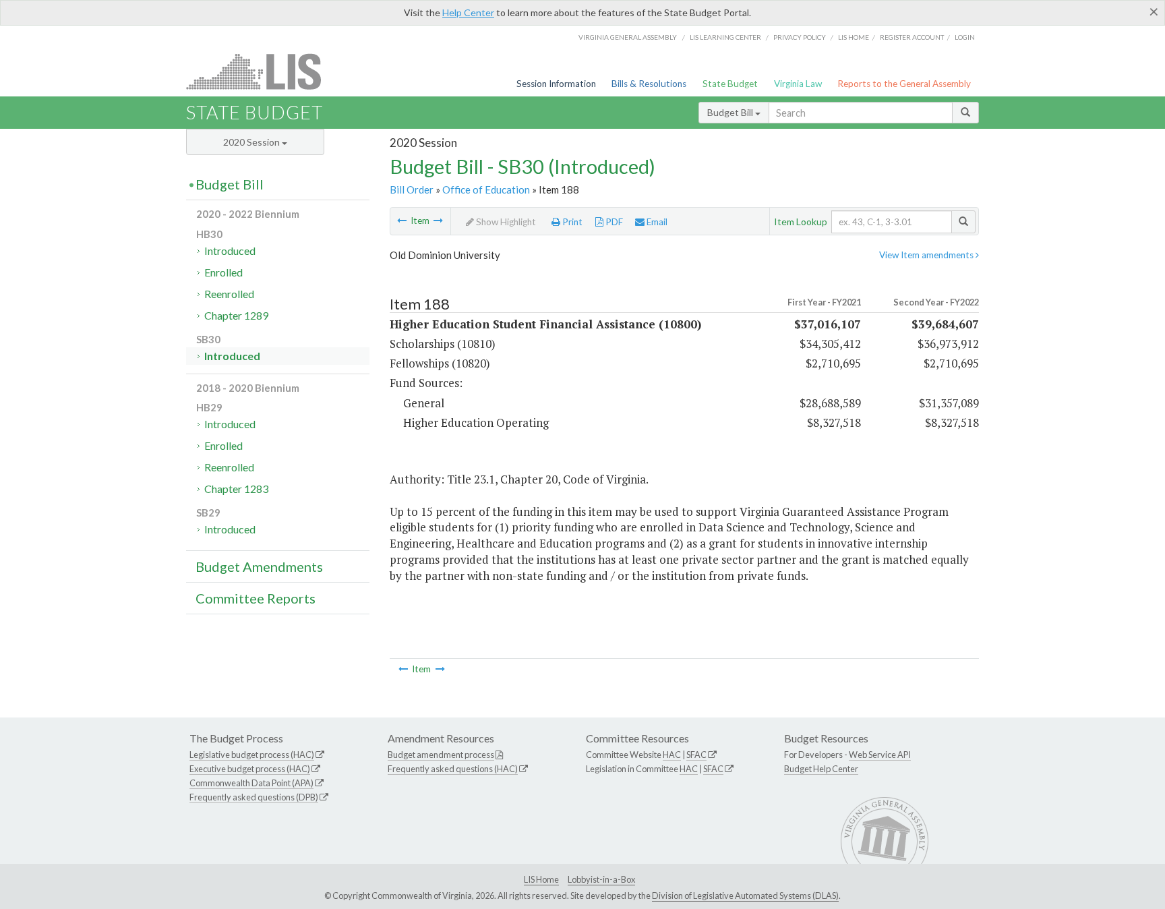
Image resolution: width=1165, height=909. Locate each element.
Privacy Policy (799, 37)
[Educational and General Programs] (402, 220)
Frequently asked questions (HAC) (453, 768)
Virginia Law (798, 83)
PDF (613, 221)
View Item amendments (927, 255)
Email (656, 221)
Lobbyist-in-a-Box (601, 879)
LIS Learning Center (725, 37)
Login (965, 37)
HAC (672, 754)
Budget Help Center (821, 768)
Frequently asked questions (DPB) (253, 797)
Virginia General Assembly (627, 37)
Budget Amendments (259, 566)
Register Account (912, 37)
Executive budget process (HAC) (249, 768)
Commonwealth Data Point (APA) (251, 783)
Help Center (468, 12)
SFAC (696, 754)
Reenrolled (229, 293)
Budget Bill (731, 112)
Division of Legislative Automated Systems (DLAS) (745, 895)
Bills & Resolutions (648, 83)
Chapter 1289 (236, 315)
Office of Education (486, 189)
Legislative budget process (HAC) (251, 754)
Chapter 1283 (236, 488)
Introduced (230, 250)
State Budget (730, 83)
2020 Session (252, 142)
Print (571, 221)
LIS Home (541, 879)
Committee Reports (256, 598)
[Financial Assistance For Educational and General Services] (438, 220)
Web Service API (880, 754)
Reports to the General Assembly (904, 83)
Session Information (556, 83)
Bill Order (412, 189)
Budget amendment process (441, 754)
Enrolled (223, 272)
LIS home (853, 37)
